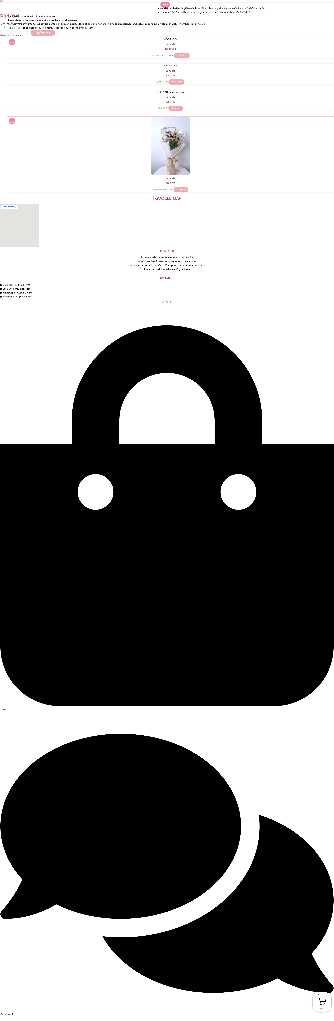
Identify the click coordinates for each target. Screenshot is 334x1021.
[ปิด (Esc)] (331, 3)
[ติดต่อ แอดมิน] (167, 1011)
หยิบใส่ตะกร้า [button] (181, 55)
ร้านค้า (3, 709)
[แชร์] (325, 3)
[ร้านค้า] (167, 705)
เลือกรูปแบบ (176, 108)
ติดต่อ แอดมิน (7, 1014)
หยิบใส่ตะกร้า (43, 33)
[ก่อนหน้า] (4, 510)
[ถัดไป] (329, 510)
